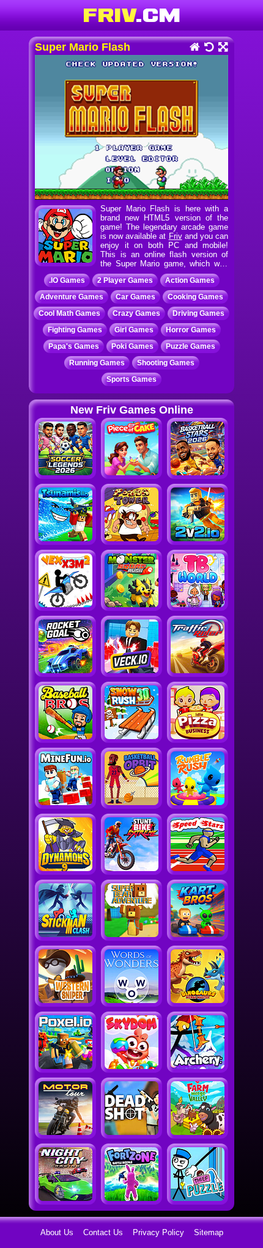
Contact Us (103, 1232)
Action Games (190, 280)
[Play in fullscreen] (222, 48)
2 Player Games (125, 280)
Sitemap (208, 1232)
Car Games (135, 297)
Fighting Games (75, 330)
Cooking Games (195, 297)
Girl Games (134, 330)
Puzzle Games (190, 346)
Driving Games (198, 313)
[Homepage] (194, 48)
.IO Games (67, 280)
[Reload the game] (208, 48)
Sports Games (131, 379)
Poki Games (132, 346)
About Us (56, 1232)
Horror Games (191, 330)
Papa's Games (73, 346)
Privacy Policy (158, 1232)
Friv (175, 236)
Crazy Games (136, 313)
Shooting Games (165, 363)
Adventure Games (71, 297)
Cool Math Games (69, 313)
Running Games (97, 363)
